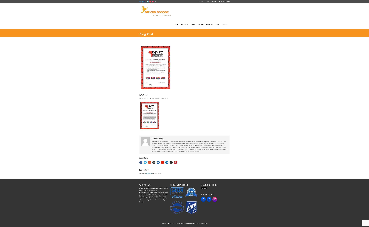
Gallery (200, 24)
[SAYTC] (184, 68)
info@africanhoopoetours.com (207, 1)
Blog (217, 24)
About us (184, 24)
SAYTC (143, 95)
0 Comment (156, 98)
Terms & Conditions (201, 223)
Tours (193, 24)
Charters (209, 24)
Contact (225, 24)
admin (165, 98)
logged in (149, 173)
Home (176, 24)
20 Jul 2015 (144, 98)
